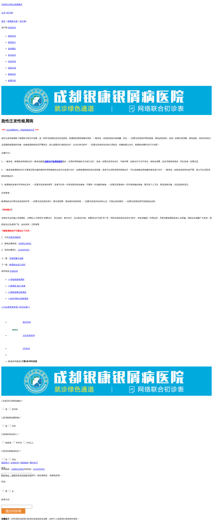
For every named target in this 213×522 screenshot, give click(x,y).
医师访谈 (12, 68)
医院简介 (12, 42)
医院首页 (12, 36)
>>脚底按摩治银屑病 (17, 292)
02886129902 (24, 243)
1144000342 (23, 250)
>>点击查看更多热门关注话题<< (15, 307)
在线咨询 (12, 27)
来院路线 (24, 463)
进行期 (9, 13)
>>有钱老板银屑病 (16, 279)
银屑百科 (12, 80)
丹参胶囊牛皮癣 (16, 258)
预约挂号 (34, 463)
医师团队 (12, 49)
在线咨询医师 (14, 237)
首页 (3, 21)
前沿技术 (12, 55)
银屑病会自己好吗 (17, 264)
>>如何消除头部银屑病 (18, 298)
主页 (3, 13)
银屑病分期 (12, 21)
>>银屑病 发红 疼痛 (16, 286)
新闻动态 (12, 74)
